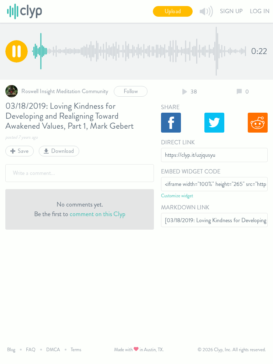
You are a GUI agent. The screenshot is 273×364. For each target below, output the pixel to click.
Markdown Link (185, 207)
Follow (131, 91)
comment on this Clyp (97, 214)
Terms (76, 349)
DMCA (53, 349)
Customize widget (177, 195)
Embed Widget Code (190, 171)
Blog (11, 349)
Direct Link (178, 142)
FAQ (31, 349)
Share (170, 107)
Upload (173, 11)
